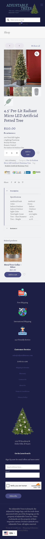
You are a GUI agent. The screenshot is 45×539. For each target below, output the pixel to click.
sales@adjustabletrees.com (22, 355)
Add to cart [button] (13, 274)
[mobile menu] (42, 5)
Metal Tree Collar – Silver (13, 265)
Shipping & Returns (22, 368)
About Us (22, 385)
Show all (36, 46)
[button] (36, 53)
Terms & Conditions (23, 391)
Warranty (22, 373)
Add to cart (27, 153)
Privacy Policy (22, 397)
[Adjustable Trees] (22, 8)
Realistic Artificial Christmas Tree (16, 166)
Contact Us (22, 379)
